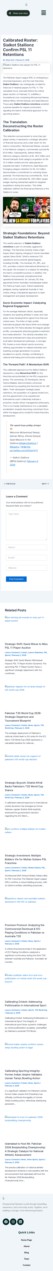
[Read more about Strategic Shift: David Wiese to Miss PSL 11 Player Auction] (26, 628)
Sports (7, 655)
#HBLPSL (26, 447)
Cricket (24, 652)
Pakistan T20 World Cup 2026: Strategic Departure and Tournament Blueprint (23, 717)
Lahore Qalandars (35, 652)
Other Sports (32, 1159)
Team (26, 1259)
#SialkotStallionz (27, 443)
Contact (26, 1265)
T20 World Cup (41, 1010)
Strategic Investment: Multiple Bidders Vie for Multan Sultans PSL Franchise (25, 859)
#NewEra (14, 447)
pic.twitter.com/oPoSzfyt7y (24, 450)
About (26, 1246)
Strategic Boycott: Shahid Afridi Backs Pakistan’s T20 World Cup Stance (24, 786)
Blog (26, 1252)
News (30, 725)
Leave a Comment (12, 652)
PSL (45, 652)
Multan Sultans (34, 868)
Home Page (26, 1240)
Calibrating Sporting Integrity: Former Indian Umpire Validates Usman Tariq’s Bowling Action (23, 1074)
